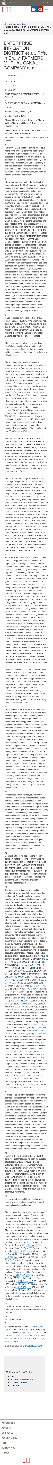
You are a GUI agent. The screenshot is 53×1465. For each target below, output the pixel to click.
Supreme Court (13, 75)
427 (31, 1281)
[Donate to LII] (34, 9)
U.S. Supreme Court (17, 23)
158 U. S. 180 (28, 1245)
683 (16, 1257)
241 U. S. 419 (22, 1281)
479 (19, 1338)
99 (18, 1051)
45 (27, 1006)
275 (36, 1084)
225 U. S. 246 (37, 1030)
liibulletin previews (18, 1382)
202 (6, 1329)
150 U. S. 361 (30, 964)
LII (5, 23)
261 (6, 1033)
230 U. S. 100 (20, 1287)
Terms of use (8, 1448)
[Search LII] (40, 9)
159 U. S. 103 (20, 1251)
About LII (6, 1428)
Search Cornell (47, 3)
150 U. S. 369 (34, 1075)
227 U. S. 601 (36, 985)
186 (36, 1245)
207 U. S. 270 (28, 1084)
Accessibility (8, 1423)
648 (25, 1000)
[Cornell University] (4, 3)
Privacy (5, 1453)
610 (44, 985)
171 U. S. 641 (17, 1000)
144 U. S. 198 (38, 1326)
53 (27, 970)
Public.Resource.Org (34, 1345)
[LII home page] (26, 1460)
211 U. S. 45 (19, 970)
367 (11, 1057)
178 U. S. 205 (37, 1024)
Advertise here (9, 1438)
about (12, 1376)
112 (28, 1251)
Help (4, 1443)
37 (38, 964)
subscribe (14, 1385)
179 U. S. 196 (19, 1006)
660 (36, 1332)
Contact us (7, 1433)
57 (27, 1275)
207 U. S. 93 (10, 1051)
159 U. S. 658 (28, 1332)
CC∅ (7, 1345)
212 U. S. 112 (11, 976)
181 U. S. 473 (11, 1338)
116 (19, 976)
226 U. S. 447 (19, 1275)
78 (12, 961)
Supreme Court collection (21, 1379)
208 (6, 1027)
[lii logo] (6, 9)
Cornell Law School (12, 3)
